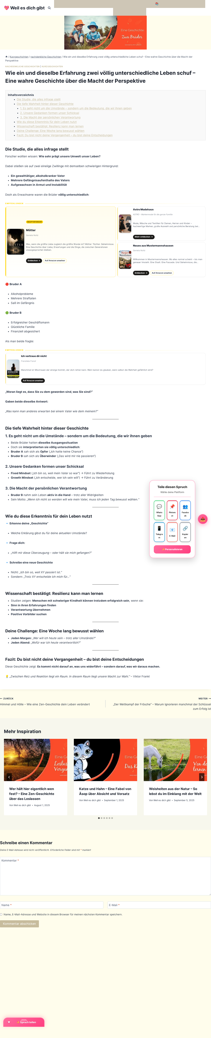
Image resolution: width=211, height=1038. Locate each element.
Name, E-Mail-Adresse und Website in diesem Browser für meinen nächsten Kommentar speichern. (63, 914)
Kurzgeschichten (52, 66)
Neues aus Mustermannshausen (153, 245)
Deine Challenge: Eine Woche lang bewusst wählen (50, 130)
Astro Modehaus (143, 209)
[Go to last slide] (9, 777)
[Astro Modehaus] (161, 224)
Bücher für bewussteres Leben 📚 (136, 3)
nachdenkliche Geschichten (22, 66)
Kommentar (10, 860)
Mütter (31, 230)
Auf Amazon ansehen (55, 260)
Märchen (120, 11)
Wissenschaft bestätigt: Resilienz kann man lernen (50, 126)
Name (6, 905)
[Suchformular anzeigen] (49, 8)
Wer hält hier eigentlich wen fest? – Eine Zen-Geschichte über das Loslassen (31, 794)
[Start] (6, 56)
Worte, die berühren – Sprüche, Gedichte (83, 3)
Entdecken (34, 260)
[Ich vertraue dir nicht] (105, 369)
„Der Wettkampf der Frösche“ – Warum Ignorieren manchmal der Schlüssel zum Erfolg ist (162, 703)
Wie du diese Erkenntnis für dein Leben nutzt (47, 121)
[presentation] (35, 760)
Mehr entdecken (144, 237)
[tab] (99, 818)
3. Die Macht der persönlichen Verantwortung (50, 117)
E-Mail (114, 905)
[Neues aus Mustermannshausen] (161, 260)
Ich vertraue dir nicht (34, 356)
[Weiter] (201, 777)
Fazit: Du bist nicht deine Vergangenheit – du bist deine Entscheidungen (65, 135)
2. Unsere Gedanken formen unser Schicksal (49, 113)
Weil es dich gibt (22, 805)
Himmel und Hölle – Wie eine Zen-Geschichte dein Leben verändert (45, 701)
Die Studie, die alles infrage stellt (38, 99)
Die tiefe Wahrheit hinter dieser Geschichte (45, 104)
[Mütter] (60, 242)
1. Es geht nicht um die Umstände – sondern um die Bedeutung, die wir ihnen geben (76, 108)
